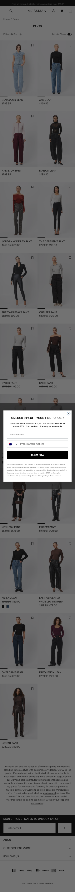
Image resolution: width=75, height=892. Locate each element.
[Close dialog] (68, 413)
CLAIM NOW (37, 455)
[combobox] (13, 444)
